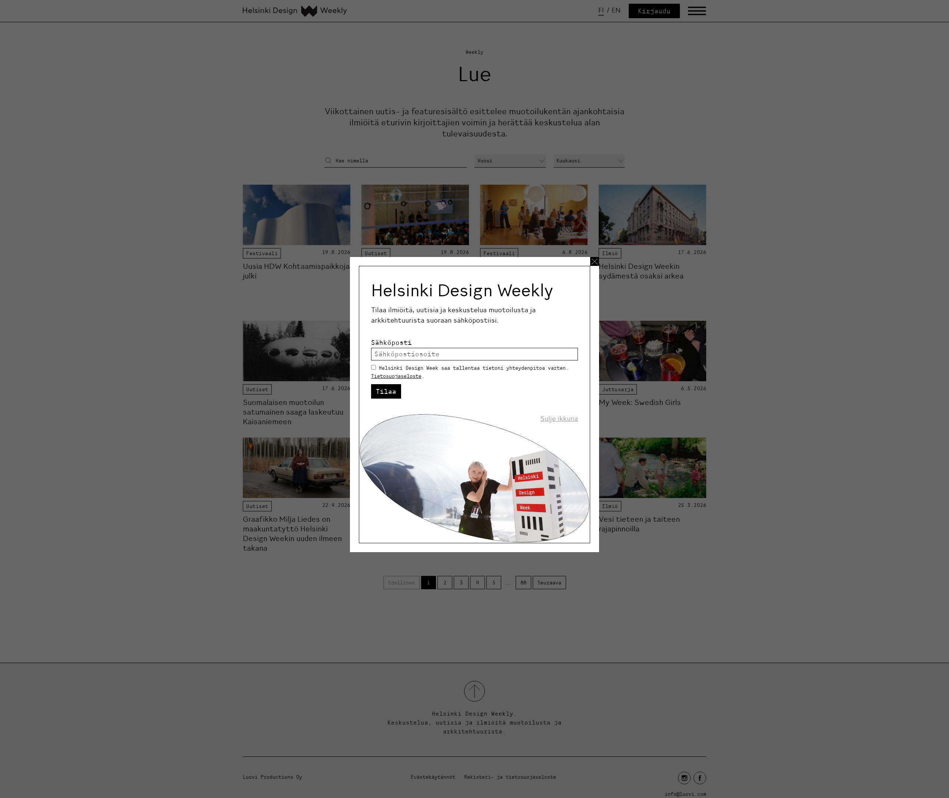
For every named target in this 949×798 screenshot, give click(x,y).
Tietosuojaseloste (396, 376)
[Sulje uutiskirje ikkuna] (594, 261)
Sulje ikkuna (559, 419)
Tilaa (386, 391)
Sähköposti (391, 342)
